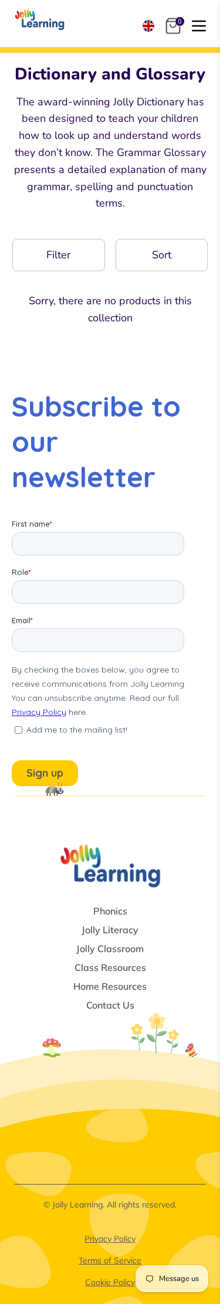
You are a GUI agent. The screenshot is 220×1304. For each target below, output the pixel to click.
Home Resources (110, 986)
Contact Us (110, 1005)
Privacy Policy (110, 1238)
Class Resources (110, 967)
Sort (161, 255)
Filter (58, 255)
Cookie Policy (110, 1282)
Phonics (110, 911)
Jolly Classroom (110, 948)
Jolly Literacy (110, 930)
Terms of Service (110, 1260)
